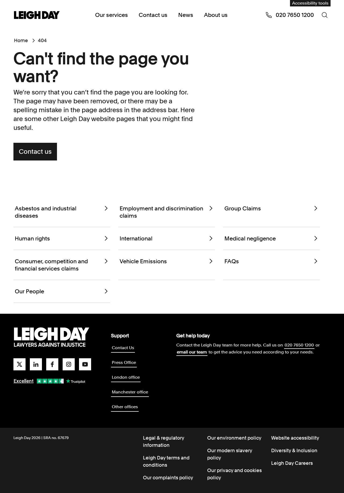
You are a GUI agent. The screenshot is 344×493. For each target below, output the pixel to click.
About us (216, 15)
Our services (111, 15)
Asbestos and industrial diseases (45, 212)
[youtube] (85, 364)
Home (21, 40)
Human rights (32, 238)
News (185, 15)
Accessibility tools (310, 3)
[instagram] (69, 364)
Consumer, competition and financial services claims (51, 265)
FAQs (231, 261)
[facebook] (52, 364)
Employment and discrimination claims (161, 212)
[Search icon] (325, 15)
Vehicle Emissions (143, 261)
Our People (29, 291)
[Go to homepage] (51, 337)
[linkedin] (36, 364)
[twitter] (19, 364)
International (136, 238)
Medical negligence (250, 238)
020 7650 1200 (299, 345)
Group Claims (242, 208)
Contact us (153, 15)
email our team (192, 352)
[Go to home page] (36, 16)
